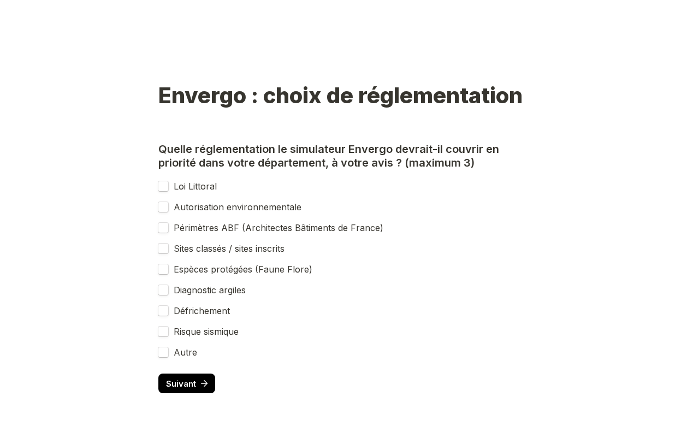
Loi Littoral (195, 186)
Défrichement (202, 311)
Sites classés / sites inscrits (229, 248)
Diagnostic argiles (210, 290)
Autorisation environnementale (237, 207)
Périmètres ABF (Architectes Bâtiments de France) (278, 228)
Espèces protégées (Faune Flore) (243, 269)
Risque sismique (206, 331)
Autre (185, 352)
